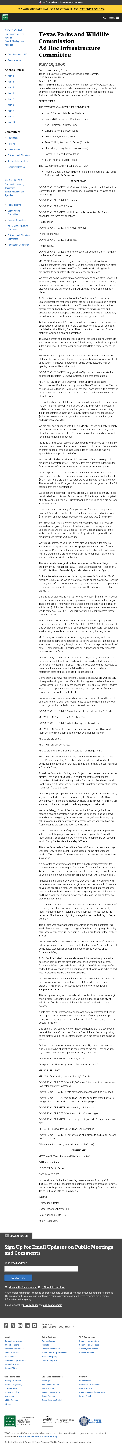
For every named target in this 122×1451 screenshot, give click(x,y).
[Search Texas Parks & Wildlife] (105, 18)
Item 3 (11, 75)
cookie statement (52, 1305)
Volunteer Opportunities (15, 1360)
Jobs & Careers (11, 1352)
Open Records (85, 1388)
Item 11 (11, 122)
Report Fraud (85, 1396)
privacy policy (30, 1305)
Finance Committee (17, 220)
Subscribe (18, 1277)
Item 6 (11, 93)
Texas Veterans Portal (51, 1400)
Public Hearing (14, 204)
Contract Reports (49, 1360)
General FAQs (10, 1368)
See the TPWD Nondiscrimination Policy (38, 1436)
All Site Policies (11, 1400)
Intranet (7, 1404)
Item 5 (11, 87)
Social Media (85, 1381)
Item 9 (11, 110)
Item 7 (11, 99)
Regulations (13, 138)
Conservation (14, 149)
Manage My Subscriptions (23, 1287)
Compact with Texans (14, 1349)
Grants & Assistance (51, 1349)
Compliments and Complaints (92, 1392)
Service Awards (15, 60)
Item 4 (11, 81)
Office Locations (11, 1345)
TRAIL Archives (48, 1388)
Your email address (15, 1263)
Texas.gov (46, 1381)
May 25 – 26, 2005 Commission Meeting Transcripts (14, 184)
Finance (11, 143)
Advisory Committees (88, 1349)
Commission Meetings (89, 1345)
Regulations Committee (18, 244)
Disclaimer (9, 1396)
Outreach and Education (19, 155)
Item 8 (11, 105)
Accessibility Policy (13, 1384)
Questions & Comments (89, 1384)
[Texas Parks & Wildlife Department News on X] (13, 1325)
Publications (9, 1356)
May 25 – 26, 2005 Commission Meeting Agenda (14, 33)
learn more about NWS (92, 8)
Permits (45, 1345)
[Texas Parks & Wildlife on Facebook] (6, 1325)
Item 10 (11, 116)
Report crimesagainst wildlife (95, 1421)
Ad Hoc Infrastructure (18, 161)
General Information (13, 1341)
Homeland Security (50, 1384)
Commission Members (89, 1341)
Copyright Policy (11, 1392)
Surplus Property (49, 1356)
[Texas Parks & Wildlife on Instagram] (20, 1325)
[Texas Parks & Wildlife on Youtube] (34, 1325)
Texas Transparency (51, 1392)
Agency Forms (48, 1341)
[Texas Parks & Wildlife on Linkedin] (27, 1325)
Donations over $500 (17, 54)
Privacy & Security (12, 1381)
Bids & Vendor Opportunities (54, 1352)
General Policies (11, 1364)
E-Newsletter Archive (53, 1287)
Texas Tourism (48, 1396)
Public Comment (86, 1352)
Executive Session (16, 167)
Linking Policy (10, 1388)
